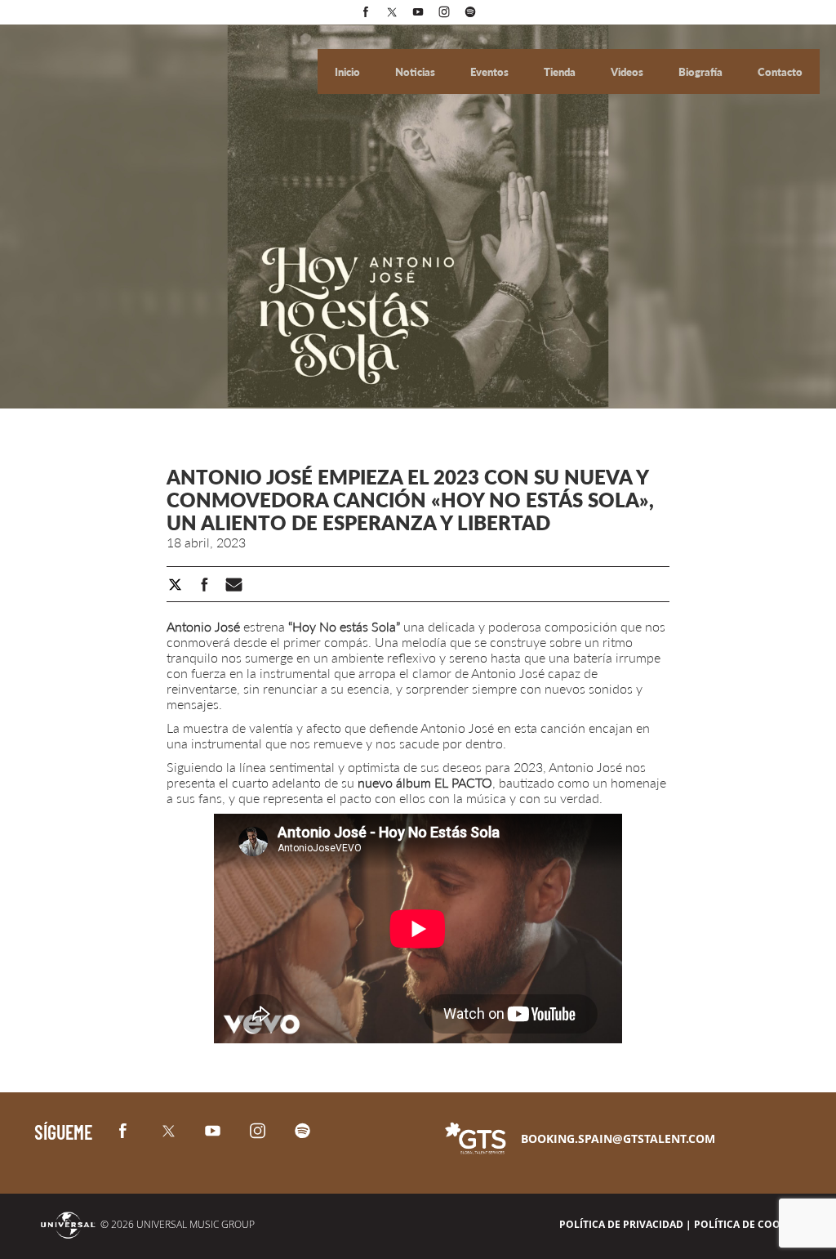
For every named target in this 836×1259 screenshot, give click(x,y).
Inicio (348, 71)
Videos (628, 71)
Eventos (490, 71)
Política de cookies (748, 1224)
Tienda (561, 71)
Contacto (780, 71)
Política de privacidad (621, 1224)
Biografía (701, 71)
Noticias (416, 71)
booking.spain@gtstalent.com (618, 1138)
